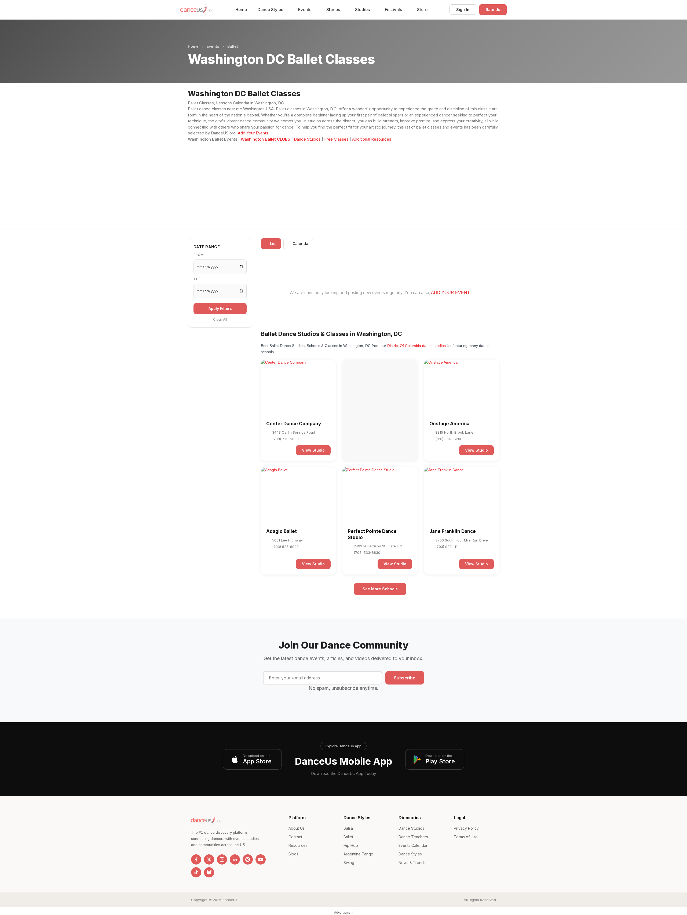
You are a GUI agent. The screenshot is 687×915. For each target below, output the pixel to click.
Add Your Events (253, 133)
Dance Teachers (413, 837)
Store (422, 9)
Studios (363, 9)
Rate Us (493, 9)
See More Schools (380, 589)
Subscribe (404, 677)
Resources (298, 845)
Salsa (348, 828)
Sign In (462, 9)
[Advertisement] (343, 182)
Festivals (394, 9)
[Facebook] (196, 859)
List (273, 243)
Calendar (301, 243)
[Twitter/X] (209, 859)
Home (241, 9)
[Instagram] (222, 859)
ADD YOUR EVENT (450, 292)
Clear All (220, 319)
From (198, 255)
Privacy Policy (466, 828)
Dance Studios (307, 139)
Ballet (232, 46)
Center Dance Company (293, 423)
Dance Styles (271, 9)
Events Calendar (413, 845)
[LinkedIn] (235, 859)
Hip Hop (351, 845)
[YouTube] (260, 859)
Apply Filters (220, 308)
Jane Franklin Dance (452, 531)
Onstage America (449, 423)
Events (305, 9)
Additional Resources (371, 139)
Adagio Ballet (281, 531)
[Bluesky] (209, 872)
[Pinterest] (248, 859)
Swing (349, 862)
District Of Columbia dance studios (416, 345)
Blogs (293, 854)
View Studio (313, 450)
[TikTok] (196, 872)
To (196, 279)
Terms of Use (466, 837)
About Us (296, 828)
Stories (333, 9)
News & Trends (412, 862)
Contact (295, 837)
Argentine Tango (358, 854)
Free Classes (336, 139)
